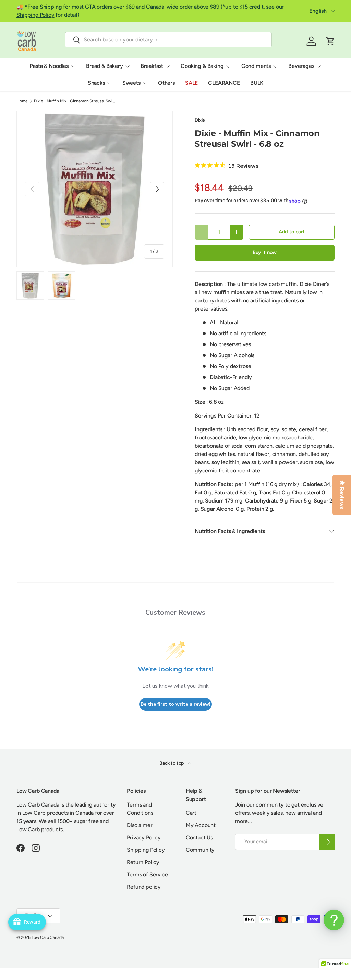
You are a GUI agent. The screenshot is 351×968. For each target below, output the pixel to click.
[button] (330, 41)
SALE (191, 83)
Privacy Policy (144, 837)
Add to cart (292, 232)
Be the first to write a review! (175, 704)
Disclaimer (139, 825)
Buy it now (265, 252)
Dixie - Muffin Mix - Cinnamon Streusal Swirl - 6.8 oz (75, 101)
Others (166, 83)
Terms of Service (147, 874)
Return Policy (143, 862)
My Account (201, 825)
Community (200, 850)
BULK (256, 83)
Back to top (172, 763)
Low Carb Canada (48, 937)
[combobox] (168, 39)
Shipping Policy (35, 15)
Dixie (200, 120)
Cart (191, 813)
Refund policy (144, 887)
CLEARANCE (224, 83)
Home (21, 101)
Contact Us (199, 837)
